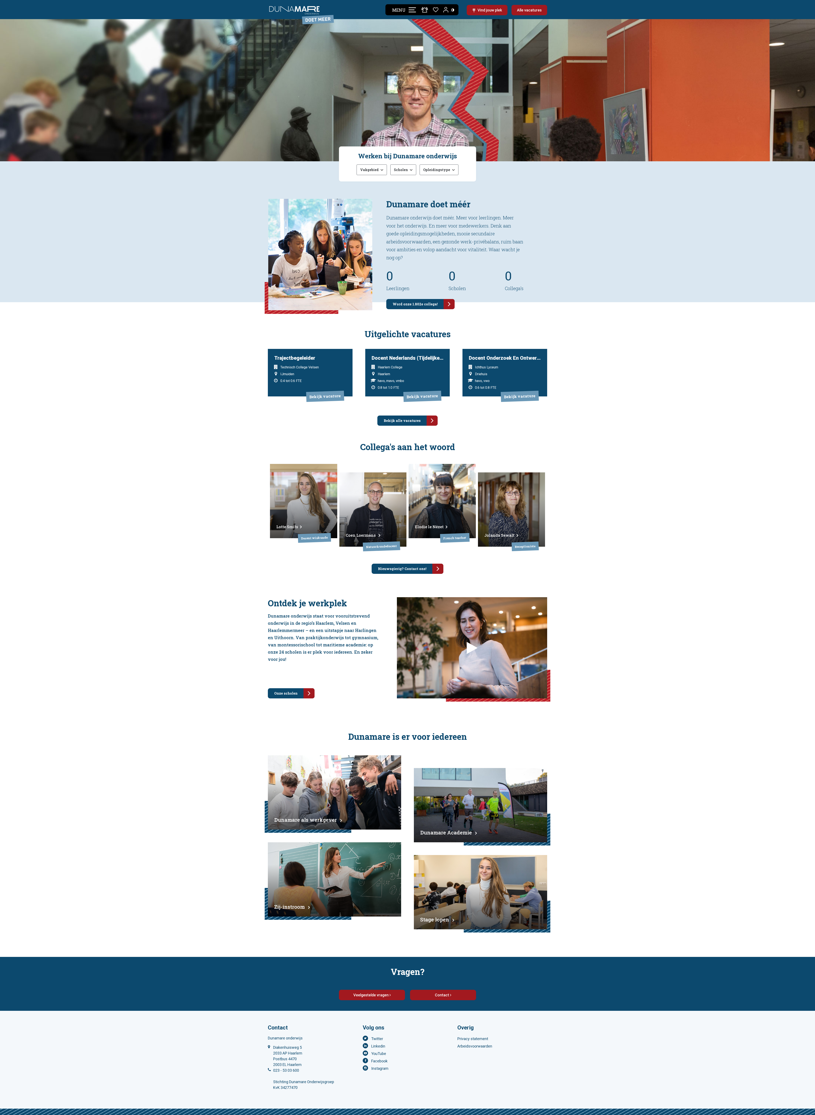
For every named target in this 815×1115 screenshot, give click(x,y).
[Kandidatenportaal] (446, 10)
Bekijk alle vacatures (402, 420)
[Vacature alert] (424, 10)
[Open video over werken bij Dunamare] (472, 647)
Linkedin (378, 1046)
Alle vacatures (529, 10)
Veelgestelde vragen (371, 995)
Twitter (377, 1038)
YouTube (378, 1053)
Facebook (379, 1061)
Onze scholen (286, 693)
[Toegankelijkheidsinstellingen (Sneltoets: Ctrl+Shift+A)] (452, 10)
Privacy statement (472, 1038)
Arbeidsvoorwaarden (474, 1046)
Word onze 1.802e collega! (415, 304)
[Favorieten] (436, 9)
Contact (442, 995)
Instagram (379, 1068)
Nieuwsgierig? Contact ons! (402, 568)
